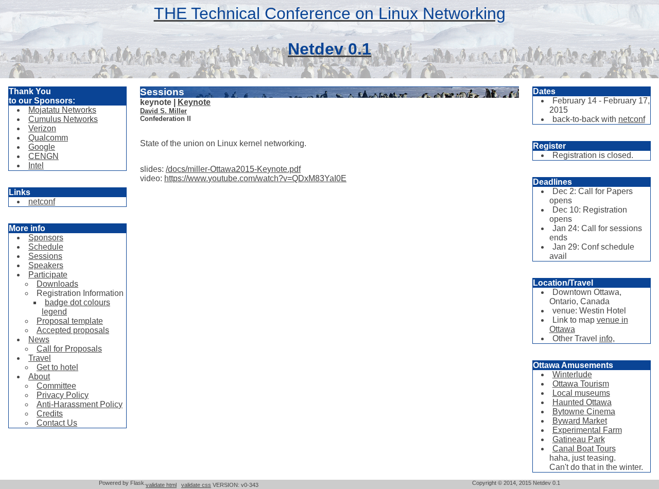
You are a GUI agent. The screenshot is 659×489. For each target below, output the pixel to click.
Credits (50, 413)
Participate (47, 274)
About (39, 376)
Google (41, 147)
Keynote (194, 102)
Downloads (57, 284)
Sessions (45, 256)
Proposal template (70, 321)
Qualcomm (48, 137)
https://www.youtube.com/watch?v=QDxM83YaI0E (255, 178)
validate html (161, 485)
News (38, 339)
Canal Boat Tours (584, 448)
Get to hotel (57, 367)
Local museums (581, 393)
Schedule (45, 246)
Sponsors (45, 237)
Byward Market (579, 420)
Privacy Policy (63, 395)
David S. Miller (163, 111)
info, (607, 338)
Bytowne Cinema (583, 411)
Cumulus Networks (63, 119)
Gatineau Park (578, 439)
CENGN (43, 156)
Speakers (45, 265)
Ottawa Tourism (580, 383)
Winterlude (572, 374)
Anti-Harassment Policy (80, 404)
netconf (41, 201)
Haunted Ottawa (582, 402)
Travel (39, 358)
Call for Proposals (69, 348)
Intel (36, 165)
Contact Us (57, 422)
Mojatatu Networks (62, 110)
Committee (56, 385)
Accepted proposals (73, 330)
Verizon (42, 128)
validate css (196, 485)
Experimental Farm (587, 430)
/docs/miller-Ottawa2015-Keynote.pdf (233, 169)
